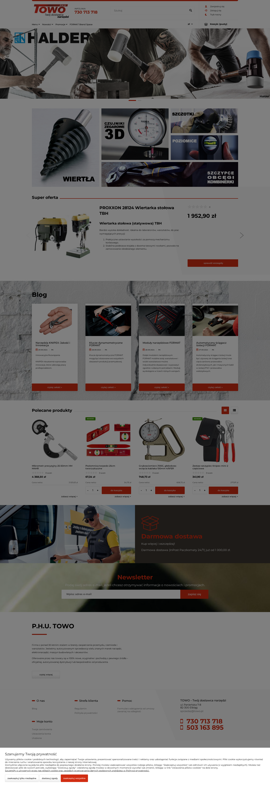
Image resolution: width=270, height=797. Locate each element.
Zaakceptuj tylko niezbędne (22, 778)
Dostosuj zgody (50, 778)
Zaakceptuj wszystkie (74, 778)
